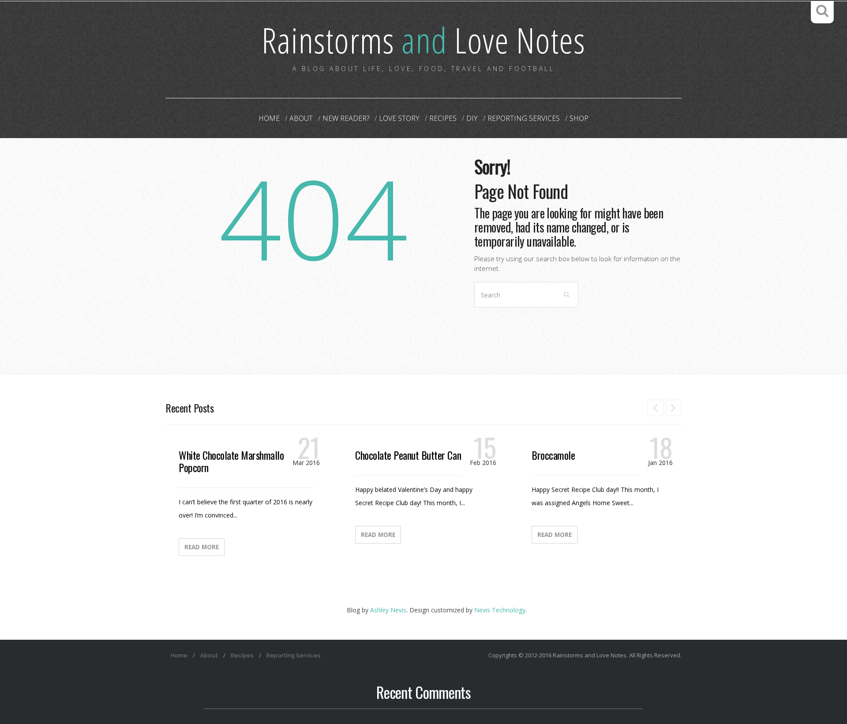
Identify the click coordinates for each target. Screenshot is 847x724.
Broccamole (553, 455)
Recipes (443, 118)
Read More (201, 547)
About (301, 118)
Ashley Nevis (388, 610)
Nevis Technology (499, 610)
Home (269, 118)
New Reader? (345, 118)
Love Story (399, 118)
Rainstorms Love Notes (423, 39)
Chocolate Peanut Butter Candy (412, 455)
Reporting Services (523, 118)
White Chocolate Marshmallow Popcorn (234, 461)
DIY (472, 118)
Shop (579, 118)
